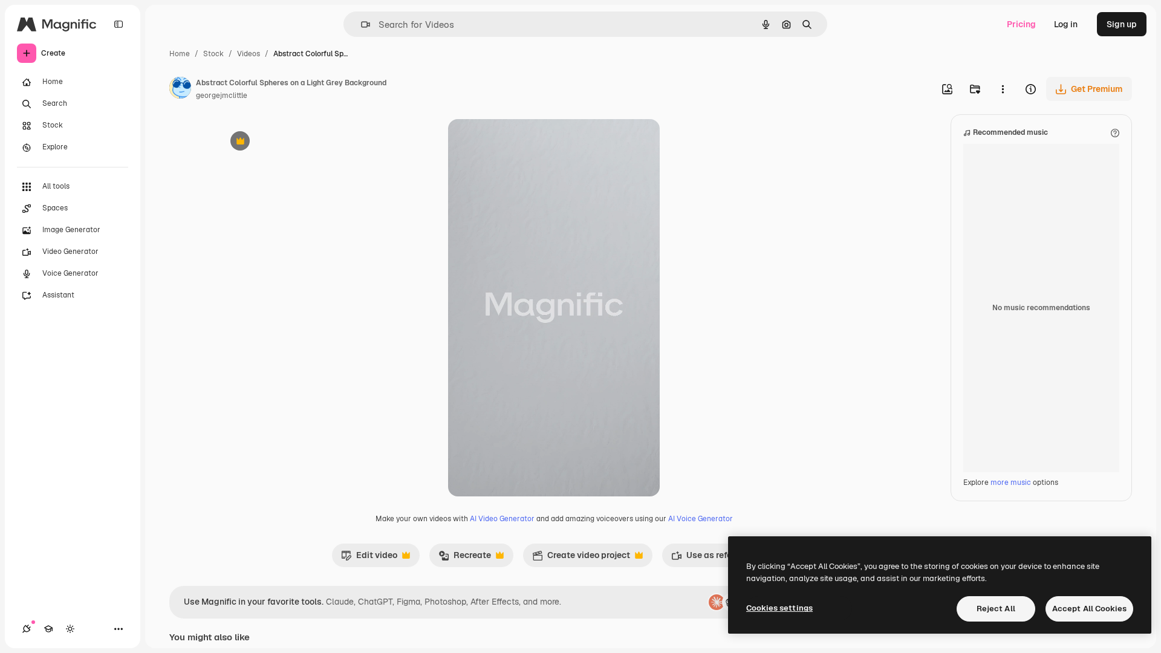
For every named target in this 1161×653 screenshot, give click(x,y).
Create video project (581, 558)
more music (1010, 482)
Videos (248, 54)
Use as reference (712, 558)
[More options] (1002, 89)
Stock (213, 54)
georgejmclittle (221, 95)
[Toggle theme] (70, 628)
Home (179, 54)
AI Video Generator (502, 519)
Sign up (1122, 24)
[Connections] (26, 628)
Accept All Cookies (1089, 608)
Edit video (369, 558)
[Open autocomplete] (360, 24)
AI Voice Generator (700, 519)
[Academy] (48, 628)
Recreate (464, 558)
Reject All (996, 608)
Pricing (1021, 24)
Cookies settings (779, 608)
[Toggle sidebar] (118, 24)
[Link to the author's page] (180, 89)
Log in (1066, 24)
